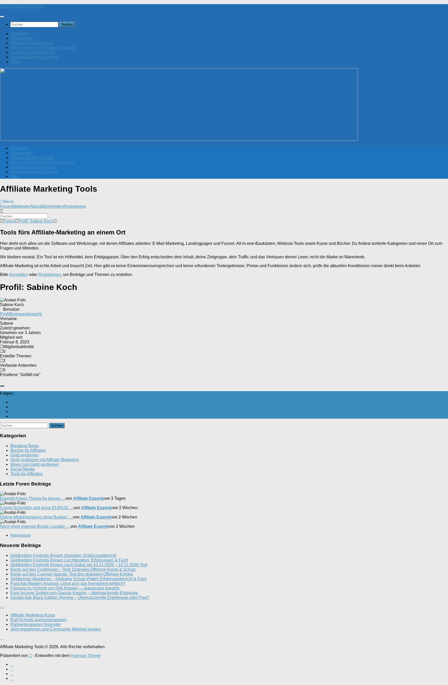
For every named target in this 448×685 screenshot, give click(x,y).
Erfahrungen (21, 38)
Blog (14, 61)
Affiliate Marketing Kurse (32, 615)
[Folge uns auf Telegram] (11, 416)
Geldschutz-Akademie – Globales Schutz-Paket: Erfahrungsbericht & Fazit (78, 579)
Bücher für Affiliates (28, 450)
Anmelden (54, 206)
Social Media (22, 469)
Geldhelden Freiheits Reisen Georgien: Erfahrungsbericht (63, 555)
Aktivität (37, 206)
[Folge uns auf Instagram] (11, 411)
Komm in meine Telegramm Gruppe (42, 47)
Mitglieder (21, 206)
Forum (6, 206)
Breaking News (24, 446)
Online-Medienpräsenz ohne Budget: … (36, 517)
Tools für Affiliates (26, 474)
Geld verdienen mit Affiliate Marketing (44, 460)
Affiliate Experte (88, 498)
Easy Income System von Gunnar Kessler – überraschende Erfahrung (74, 593)
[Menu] (2, 16)
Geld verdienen (24, 455)
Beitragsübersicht (26, 314)
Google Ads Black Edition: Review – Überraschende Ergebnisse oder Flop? (79, 597)
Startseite (19, 33)
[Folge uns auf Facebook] (11, 407)
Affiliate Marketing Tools (22, 6)
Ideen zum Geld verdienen (34, 464)
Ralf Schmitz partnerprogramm (38, 620)
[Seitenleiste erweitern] (2, 386)
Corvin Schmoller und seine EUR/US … (36, 508)
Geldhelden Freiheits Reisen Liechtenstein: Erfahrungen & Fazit (69, 560)
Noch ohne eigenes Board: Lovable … (35, 526)
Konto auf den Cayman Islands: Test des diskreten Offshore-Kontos (71, 574)
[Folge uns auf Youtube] (11, 402)
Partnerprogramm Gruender (35, 624)
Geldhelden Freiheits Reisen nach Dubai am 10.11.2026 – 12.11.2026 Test (78, 565)
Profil (5, 314)
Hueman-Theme (86, 655)
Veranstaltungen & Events (34, 57)
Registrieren (75, 206)
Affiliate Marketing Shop (32, 43)
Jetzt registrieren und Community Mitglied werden (55, 629)
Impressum (20, 535)
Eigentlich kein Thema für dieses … (32, 498)
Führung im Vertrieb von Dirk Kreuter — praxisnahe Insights (65, 588)
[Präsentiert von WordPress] (30, 655)
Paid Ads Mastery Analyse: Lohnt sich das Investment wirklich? (67, 583)
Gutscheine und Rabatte (32, 52)
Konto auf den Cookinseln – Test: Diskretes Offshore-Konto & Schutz (73, 569)
